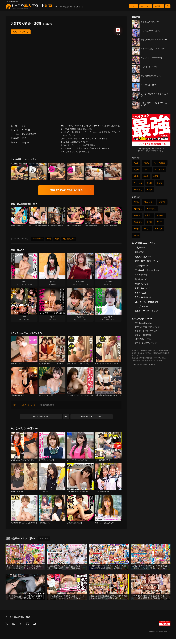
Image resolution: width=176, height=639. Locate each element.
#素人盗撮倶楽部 (69, 239)
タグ (132, 6)
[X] (7, 624)
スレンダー (149, 202)
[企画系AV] (34, 624)
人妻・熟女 (142, 288)
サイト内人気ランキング (146, 342)
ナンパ (147, 169)
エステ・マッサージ (20, 32)
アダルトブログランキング (147, 327)
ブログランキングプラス (146, 331)
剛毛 (137, 176)
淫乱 (150, 222)
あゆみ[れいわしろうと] (40, 416)
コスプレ (138, 222)
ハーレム (138, 183)
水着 (137, 229)
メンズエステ (160, 163)
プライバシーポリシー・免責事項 (143, 364)
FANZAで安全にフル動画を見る (66, 190)
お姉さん (138, 209)
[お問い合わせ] (27, 624)
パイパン (160, 169)
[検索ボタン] (167, 6)
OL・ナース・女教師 (146, 302)
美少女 (163, 202)
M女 (160, 183)
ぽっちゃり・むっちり (147, 270)
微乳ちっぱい (143, 256)
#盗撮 (57, 239)
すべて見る (44, 538)
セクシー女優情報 (143, 334)
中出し (149, 215)
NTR (150, 183)
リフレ (147, 229)
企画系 (157, 6)
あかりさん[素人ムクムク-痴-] (91, 416)
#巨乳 (49, 239)
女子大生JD (143, 297)
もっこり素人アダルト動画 (18, 617)
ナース (159, 229)
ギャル (137, 215)
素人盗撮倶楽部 (29, 134)
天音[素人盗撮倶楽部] (31, 23)
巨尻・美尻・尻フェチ (147, 261)
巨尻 (156, 176)
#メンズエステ (38, 239)
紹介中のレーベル (143, 338)
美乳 (137, 202)
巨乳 (147, 163)
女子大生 (152, 209)
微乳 (147, 176)
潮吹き (161, 215)
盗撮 (137, 169)
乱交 (160, 222)
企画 (137, 235)
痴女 (150, 189)
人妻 (137, 163)
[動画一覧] (20, 624)
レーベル (144, 6)
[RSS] (13, 624)
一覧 (66, 416)
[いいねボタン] (118, 30)
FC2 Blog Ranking (143, 323)
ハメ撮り (138, 189)
